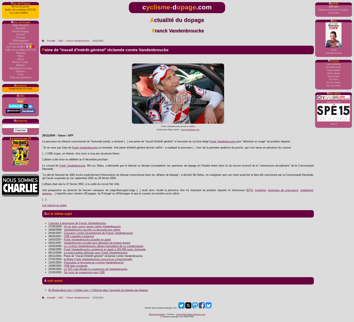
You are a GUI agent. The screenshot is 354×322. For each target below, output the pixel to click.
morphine (260, 190)
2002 (60, 41)
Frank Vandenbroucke (222, 141)
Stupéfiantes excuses (20, 68)
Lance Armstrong (333, 64)
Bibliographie (20, 40)
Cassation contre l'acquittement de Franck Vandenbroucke (98, 233)
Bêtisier (20, 65)
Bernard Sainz (333, 76)
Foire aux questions (20, 77)
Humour (20, 71)
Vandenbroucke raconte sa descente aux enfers (92, 229)
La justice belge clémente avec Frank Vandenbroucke (95, 252)
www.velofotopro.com (190, 130)
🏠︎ (43, 41)
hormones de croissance (283, 190)
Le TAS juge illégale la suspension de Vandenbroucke (95, 269)
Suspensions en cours (20, 88)
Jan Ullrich (333, 79)
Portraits (20, 52)
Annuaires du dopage (20, 43)
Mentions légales (157, 314)
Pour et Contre (20, 62)
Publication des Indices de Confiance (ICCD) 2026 (333, 10)
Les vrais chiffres (19, 12)
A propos (20, 98)
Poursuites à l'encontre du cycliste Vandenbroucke (94, 262)
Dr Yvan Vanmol (333, 82)
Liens (20, 74)
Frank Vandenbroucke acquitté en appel (87, 239)
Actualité (20, 28)
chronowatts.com (333, 102)
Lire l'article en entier (54, 205)
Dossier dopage (20, 31)
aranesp (47, 193)
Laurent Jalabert (333, 70)
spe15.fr (333, 124)
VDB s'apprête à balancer (79, 236)
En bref (21, 34)
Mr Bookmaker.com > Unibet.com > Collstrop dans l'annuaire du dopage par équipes (98, 290)
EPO (250, 190)
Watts (20, 55)
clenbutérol (306, 190)
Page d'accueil (20, 25)
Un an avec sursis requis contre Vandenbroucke (92, 226)
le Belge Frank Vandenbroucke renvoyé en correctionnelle (98, 259)
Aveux (20, 59)
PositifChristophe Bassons (333, 51)
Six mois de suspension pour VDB (84, 272)
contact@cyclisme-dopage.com (190, 314)
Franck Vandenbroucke (78, 41)
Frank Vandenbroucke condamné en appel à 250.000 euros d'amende (105, 249)
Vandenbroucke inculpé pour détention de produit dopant (97, 242)
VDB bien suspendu (75, 265)
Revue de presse (21, 6)
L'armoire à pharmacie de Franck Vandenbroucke (77, 223)
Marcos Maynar (333, 73)
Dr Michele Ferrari (333, 67)
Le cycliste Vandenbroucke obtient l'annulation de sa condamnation (103, 246)
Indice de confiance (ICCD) (20, 9)
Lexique (20, 37)
